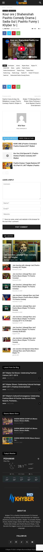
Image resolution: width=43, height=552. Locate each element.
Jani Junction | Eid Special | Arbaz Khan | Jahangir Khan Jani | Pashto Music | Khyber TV (25, 351)
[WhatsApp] (18, 33)
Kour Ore (9, 7)
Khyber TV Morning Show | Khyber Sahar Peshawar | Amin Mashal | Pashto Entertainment (31, 102)
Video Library (12, 10)
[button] (3, 2)
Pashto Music (29, 70)
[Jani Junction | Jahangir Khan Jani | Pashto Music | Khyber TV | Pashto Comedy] (6, 308)
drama (18, 65)
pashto (18, 68)
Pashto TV (23, 73)
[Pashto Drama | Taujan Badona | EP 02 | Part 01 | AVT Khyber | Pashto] (7, 165)
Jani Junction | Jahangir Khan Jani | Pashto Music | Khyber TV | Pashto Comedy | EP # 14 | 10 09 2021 (24, 319)
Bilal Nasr (7, 28)
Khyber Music (25, 65)
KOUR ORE (6, 68)
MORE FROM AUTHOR (26, 138)
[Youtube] (32, 542)
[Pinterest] (14, 33)
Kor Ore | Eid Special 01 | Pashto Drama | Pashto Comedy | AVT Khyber (26, 155)
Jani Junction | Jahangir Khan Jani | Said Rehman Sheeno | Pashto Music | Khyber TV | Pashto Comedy (25, 297)
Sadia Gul (5, 75)
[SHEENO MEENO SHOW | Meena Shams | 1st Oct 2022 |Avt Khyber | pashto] (7, 440)
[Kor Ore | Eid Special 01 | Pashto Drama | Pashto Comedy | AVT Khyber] (7, 155)
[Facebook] (4, 33)
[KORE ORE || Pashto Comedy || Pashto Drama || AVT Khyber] (7, 146)
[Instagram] (16, 542)
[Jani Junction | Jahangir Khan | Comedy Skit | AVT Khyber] (21, 251)
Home (3, 7)
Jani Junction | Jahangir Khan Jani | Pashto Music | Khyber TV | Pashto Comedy (24, 308)
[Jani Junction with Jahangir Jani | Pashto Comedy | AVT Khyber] (6, 267)
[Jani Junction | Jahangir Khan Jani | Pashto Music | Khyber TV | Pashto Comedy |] (6, 276)
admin (4, 378)
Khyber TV (34, 65)
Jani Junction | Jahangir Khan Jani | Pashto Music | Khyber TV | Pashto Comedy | (24, 276)
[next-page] (7, 173)
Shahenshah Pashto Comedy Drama (19, 75)
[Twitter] (9, 33)
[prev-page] (3, 173)
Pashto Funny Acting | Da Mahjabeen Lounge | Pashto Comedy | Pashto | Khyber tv (11, 101)
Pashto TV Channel (33, 73)
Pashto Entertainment (9, 70)
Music (12, 68)
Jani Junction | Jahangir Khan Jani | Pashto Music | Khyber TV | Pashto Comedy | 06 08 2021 (24, 329)
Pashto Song (6, 73)
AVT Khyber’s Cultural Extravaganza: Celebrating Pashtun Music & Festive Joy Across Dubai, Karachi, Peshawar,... (21, 398)
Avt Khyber (11, 65)
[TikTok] (22, 542)
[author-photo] (21, 123)
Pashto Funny (20, 70)
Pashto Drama (26, 68)
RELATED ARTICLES (10, 138)
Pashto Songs (15, 73)
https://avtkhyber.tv (21, 128)
